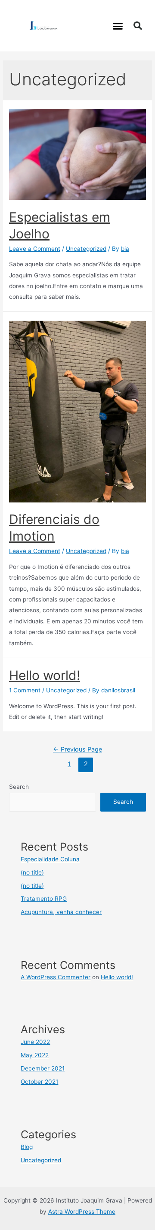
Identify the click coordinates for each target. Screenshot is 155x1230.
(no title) (32, 872)
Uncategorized (86, 248)
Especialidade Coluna (50, 859)
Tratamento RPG (44, 898)
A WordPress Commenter (55, 977)
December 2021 (43, 1068)
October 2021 (39, 1081)
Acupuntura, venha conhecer (61, 911)
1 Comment (24, 690)
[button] (118, 26)
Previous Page (77, 749)
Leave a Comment (34, 248)
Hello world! (44, 675)
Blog (27, 1146)
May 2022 (35, 1055)
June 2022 (35, 1041)
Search (19, 786)
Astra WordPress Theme (81, 1211)
